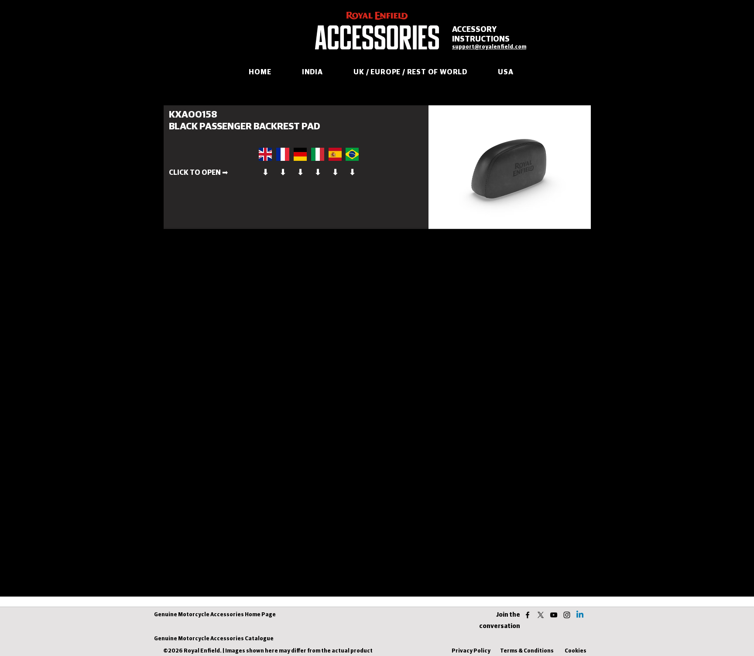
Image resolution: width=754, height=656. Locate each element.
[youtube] (553, 615)
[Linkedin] (580, 615)
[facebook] (527, 615)
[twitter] (540, 615)
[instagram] (566, 615)
